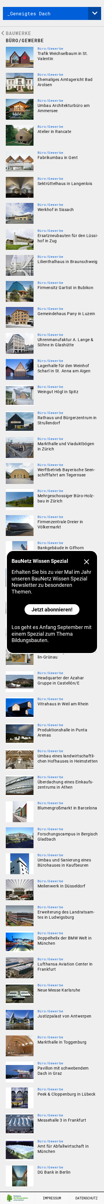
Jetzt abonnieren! (52, 609)
